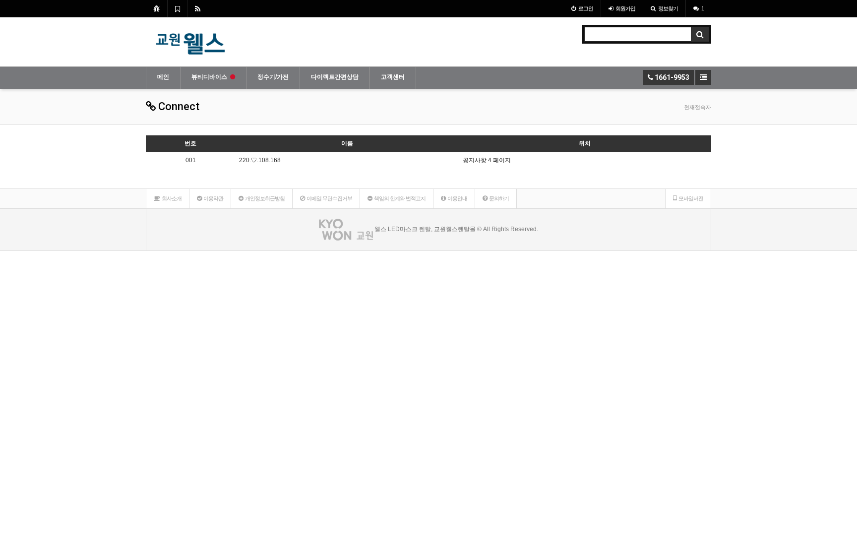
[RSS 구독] (197, 8)
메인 (163, 76)
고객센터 (393, 76)
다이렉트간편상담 (335, 76)
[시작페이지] (156, 8)
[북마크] (177, 8)
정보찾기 (668, 8)
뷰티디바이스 (209, 76)
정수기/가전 (273, 76)
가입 (625, 8)
